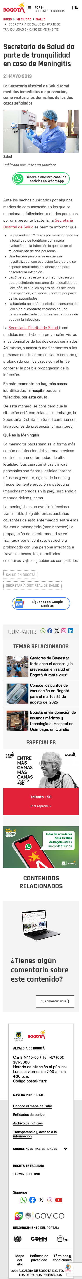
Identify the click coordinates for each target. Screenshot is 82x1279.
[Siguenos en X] (41, 1200)
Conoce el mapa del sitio (32, 1106)
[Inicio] (14, 7)
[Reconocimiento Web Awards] (62, 1238)
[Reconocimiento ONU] (17, 1238)
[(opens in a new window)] (63, 632)
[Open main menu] (29, 7)
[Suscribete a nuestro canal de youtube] (58, 1200)
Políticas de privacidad (39, 1258)
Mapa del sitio (19, 1260)
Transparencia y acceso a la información (35, 1134)
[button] (43, 632)
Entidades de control (29, 1114)
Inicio (7, 19)
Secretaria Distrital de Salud (34, 327)
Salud (40, 19)
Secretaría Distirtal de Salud (32, 585)
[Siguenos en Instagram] (50, 1200)
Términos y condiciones (62, 1258)
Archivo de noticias (28, 1123)
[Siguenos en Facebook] (23, 1200)
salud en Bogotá (20, 574)
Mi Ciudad (23, 19)
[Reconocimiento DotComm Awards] (39, 1238)
